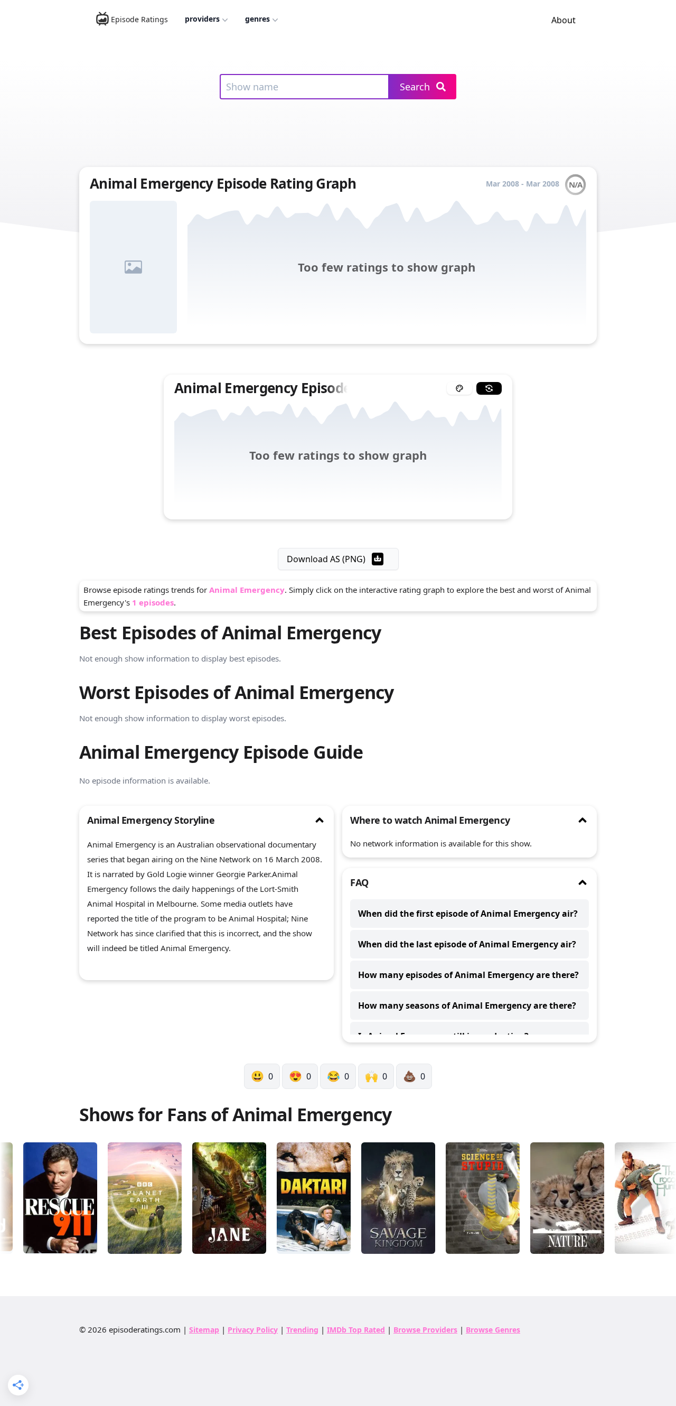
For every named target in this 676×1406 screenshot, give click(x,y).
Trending (302, 1330)
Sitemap (204, 1330)
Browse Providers (425, 1330)
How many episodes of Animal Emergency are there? (468, 975)
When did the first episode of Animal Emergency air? (468, 913)
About (563, 20)
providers (202, 19)
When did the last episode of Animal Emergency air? (467, 944)
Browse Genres (493, 1330)
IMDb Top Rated (356, 1330)
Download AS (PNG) (326, 559)
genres (257, 19)
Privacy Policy (253, 1330)
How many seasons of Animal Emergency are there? (467, 1005)
